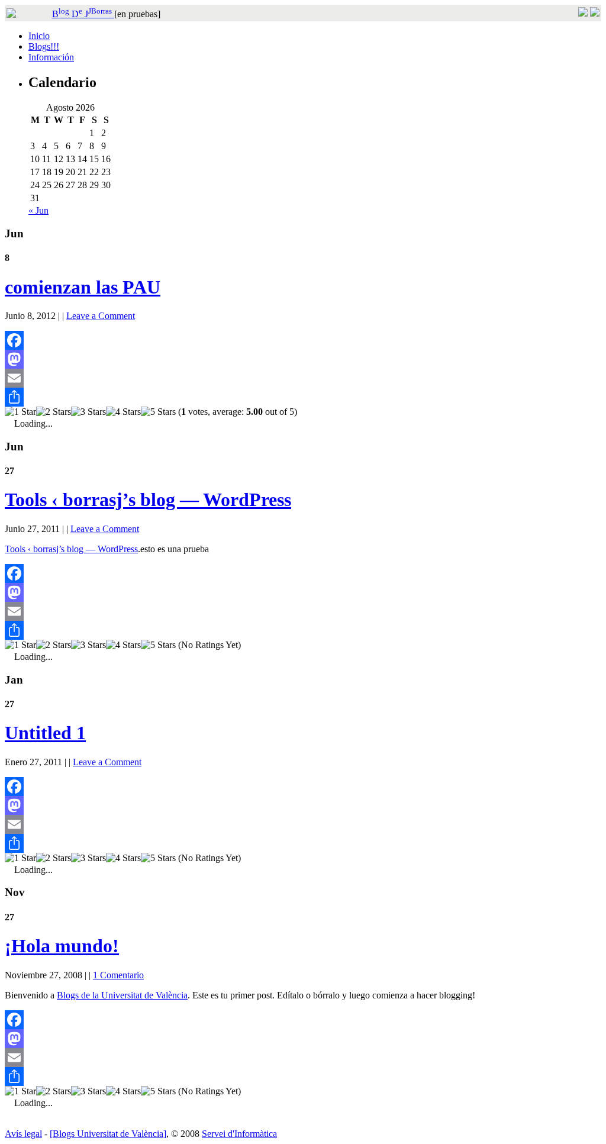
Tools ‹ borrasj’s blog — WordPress (148, 499)
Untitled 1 (45, 732)
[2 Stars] (53, 412)
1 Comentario (118, 975)
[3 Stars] (88, 412)
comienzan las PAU (82, 287)
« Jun (38, 210)
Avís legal (23, 1134)
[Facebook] (303, 340)
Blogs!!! (43, 46)
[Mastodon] (303, 359)
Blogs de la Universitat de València (122, 995)
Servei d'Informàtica (239, 1134)
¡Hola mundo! (62, 945)
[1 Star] (20, 412)
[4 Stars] (123, 412)
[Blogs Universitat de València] (108, 1134)
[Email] (303, 378)
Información (51, 57)
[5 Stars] (158, 412)
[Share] (303, 397)
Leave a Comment (100, 316)
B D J (82, 14)
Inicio (39, 36)
